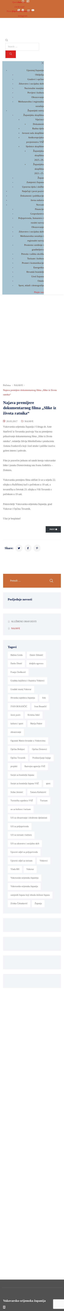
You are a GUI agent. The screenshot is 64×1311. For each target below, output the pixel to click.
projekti (14, 766)
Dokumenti (38, 124)
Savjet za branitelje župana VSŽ (25, 783)
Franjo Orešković (18, 672)
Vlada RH (15, 869)
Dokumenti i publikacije (32, 196)
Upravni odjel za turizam (21, 861)
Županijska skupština (33, 115)
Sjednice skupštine (35, 146)
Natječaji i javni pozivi (33, 191)
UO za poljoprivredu (20, 826)
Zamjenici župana (35, 182)
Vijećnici (39, 119)
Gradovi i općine (35, 79)
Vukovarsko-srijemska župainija (25, 878)
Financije (39, 209)
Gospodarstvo (37, 213)
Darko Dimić (16, 663)
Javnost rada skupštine (33, 133)
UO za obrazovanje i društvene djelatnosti (29, 818)
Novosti (40, 204)
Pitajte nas (39, 292)
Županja (38, 903)
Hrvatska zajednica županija (23, 698)
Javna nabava (37, 200)
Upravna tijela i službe (33, 187)
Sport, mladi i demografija (31, 285)
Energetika (38, 267)
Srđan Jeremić (17, 792)
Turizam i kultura (35, 258)
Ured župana (37, 276)
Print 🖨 (53, 529)
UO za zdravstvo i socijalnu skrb (25, 843)
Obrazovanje (37, 97)
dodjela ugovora (36, 663)
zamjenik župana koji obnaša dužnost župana (30, 895)
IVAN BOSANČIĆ (19, 706)
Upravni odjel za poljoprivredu (24, 852)
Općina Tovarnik (18, 758)
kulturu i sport (17, 723)
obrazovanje (16, 732)
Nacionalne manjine (34, 88)
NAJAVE (18, 385)
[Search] (10, 54)
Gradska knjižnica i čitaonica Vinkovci (27, 680)
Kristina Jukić (34, 715)
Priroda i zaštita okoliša (32, 254)
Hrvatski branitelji (35, 272)
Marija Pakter (36, 723)
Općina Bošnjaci (18, 749)
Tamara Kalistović (38, 792)
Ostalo (41, 281)
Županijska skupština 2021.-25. (38, 169)
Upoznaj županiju (35, 70)
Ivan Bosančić (40, 706)
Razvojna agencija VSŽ (35, 766)
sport (48, 783)
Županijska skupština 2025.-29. (38, 155)
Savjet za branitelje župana (22, 775)
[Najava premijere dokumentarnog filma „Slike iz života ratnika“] (19, 548)
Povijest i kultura (35, 92)
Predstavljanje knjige (41, 758)
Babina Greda (17, 655)
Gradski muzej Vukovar (21, 689)
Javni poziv (16, 715)
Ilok (44, 698)
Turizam (44, 800)
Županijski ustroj (35, 110)
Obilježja (39, 74)
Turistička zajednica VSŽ (22, 800)
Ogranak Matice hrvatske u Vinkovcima (28, 741)
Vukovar (30, 869)
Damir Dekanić (36, 655)
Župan (41, 178)
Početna (7, 385)
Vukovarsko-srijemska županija (24, 886)
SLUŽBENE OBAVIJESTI (24, 621)
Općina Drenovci (39, 749)
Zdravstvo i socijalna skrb (31, 83)
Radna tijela (38, 128)
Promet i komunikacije (33, 263)
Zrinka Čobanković (19, 903)
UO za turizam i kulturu (21, 835)
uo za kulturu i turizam (21, 809)
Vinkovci (44, 861)
